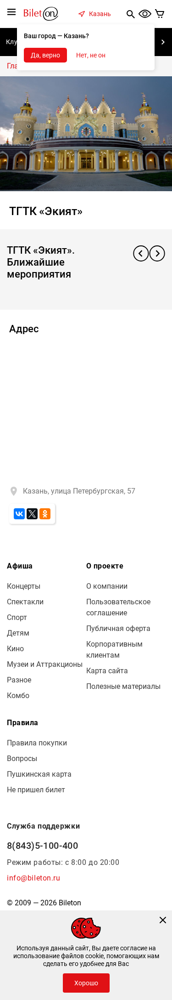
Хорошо (86, 983)
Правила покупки (37, 743)
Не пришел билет (36, 789)
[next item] (162, 42)
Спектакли (25, 601)
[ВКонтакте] (19, 513)
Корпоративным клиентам (114, 649)
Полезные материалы (123, 686)
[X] (32, 513)
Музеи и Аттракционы (45, 664)
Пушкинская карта (39, 774)
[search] (131, 13)
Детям (18, 633)
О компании (107, 586)
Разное (19, 680)
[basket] (159, 13)
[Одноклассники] (44, 513)
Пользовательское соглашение (118, 607)
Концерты (23, 586)
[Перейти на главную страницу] (41, 13)
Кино (15, 648)
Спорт (17, 617)
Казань (100, 13)
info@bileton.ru (34, 878)
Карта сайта (107, 670)
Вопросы (22, 758)
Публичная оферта (118, 628)
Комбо (18, 695)
